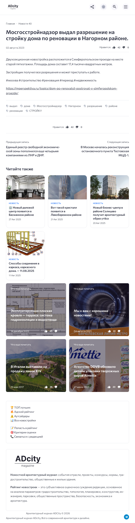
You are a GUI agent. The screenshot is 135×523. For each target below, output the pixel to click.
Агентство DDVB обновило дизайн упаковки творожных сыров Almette (96, 370)
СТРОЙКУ (35, 110)
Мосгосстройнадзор (49, 105)
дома (27, 105)
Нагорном (74, 105)
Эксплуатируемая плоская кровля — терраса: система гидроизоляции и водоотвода (34, 315)
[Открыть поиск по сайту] (114, 7)
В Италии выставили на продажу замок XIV (29, 368)
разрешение (94, 105)
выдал (13, 105)
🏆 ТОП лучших (20, 407)
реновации (16, 110)
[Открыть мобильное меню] (125, 7)
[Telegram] (126, 516)
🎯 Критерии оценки (23, 432)
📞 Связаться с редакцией (26, 436)
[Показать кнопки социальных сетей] (92, 7)
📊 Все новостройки (23, 420)
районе (113, 105)
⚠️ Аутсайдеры (20, 416)
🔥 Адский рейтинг (22, 411)
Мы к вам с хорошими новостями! (91, 313)
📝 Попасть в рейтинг (23, 427)
